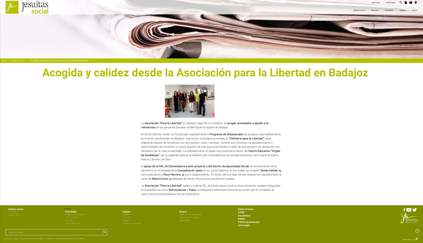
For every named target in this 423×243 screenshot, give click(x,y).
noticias (376, 3)
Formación (126, 217)
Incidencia (125, 214)
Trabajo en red (13, 215)
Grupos (414, 10)
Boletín (241, 218)
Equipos (402, 10)
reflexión (390, 3)
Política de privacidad (248, 222)
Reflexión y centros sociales (189, 217)
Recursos (374, 10)
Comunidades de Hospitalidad (190, 214)
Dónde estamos (245, 209)
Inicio (3, 60)
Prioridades (389, 10)
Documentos (244, 215)
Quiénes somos (359, 10)
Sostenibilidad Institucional (131, 223)
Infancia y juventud (71, 217)
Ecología (125, 220)
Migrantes (68, 220)
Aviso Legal (244, 225)
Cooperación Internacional (74, 214)
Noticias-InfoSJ (18, 60)
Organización (13, 212)
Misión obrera (184, 220)
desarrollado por (408, 239)
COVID (241, 212)
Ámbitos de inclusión (72, 223)
